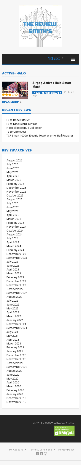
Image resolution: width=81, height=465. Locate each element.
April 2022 (12, 312)
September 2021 (16, 328)
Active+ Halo (14, 73)
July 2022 (12, 300)
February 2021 (15, 347)
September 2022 (16, 292)
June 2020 (12, 374)
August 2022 (14, 296)
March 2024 (13, 246)
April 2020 (12, 382)
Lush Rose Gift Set (18, 120)
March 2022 (13, 316)
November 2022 (16, 285)
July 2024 (12, 238)
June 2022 (12, 304)
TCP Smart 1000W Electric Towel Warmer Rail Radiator (39, 135)
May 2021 (12, 335)
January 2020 (14, 394)
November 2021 (16, 324)
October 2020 (14, 363)
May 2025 (12, 211)
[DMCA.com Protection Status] (64, 430)
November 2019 (16, 402)
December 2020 (16, 355)
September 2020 (16, 366)
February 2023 (15, 277)
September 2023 (16, 257)
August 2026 (14, 160)
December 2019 (16, 398)
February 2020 (15, 390)
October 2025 (14, 195)
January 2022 (14, 320)
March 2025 (13, 218)
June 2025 (12, 207)
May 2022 (12, 308)
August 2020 (14, 370)
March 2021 (13, 343)
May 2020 (12, 378)
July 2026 (12, 164)
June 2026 (12, 168)
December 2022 (16, 281)
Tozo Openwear (16, 131)
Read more (10, 102)
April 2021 (12, 339)
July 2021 (12, 331)
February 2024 (15, 250)
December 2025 (16, 187)
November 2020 (16, 359)
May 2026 (12, 172)
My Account (16, 449)
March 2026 (13, 180)
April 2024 (12, 242)
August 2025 (14, 199)
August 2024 (14, 234)
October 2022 (14, 289)
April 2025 (12, 215)
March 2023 (13, 273)
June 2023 (12, 265)
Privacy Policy (66, 449)
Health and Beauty (47, 92)
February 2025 (15, 222)
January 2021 (14, 351)
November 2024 (16, 226)
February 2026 (15, 183)
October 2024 (14, 230)
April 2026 (12, 176)
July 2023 (12, 261)
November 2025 (16, 191)
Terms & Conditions (40, 449)
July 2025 (12, 203)
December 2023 (16, 254)
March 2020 (13, 386)
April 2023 (12, 269)
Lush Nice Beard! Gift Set (21, 124)
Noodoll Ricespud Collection (24, 127)
